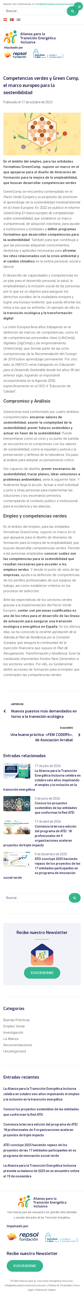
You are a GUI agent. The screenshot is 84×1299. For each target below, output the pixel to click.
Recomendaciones (17, 1045)
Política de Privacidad (60, 1285)
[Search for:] (34, 11)
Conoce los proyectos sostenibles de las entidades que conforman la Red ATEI (56, 807)
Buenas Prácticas (16, 1020)
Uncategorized (14, 1051)
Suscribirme (42, 973)
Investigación (13, 1033)
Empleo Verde (14, 1026)
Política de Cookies (45, 1289)
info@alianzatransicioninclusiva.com (57, 4)
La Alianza (10, 1039)
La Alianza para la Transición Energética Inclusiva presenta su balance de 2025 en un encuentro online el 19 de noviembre (41, 1171)
